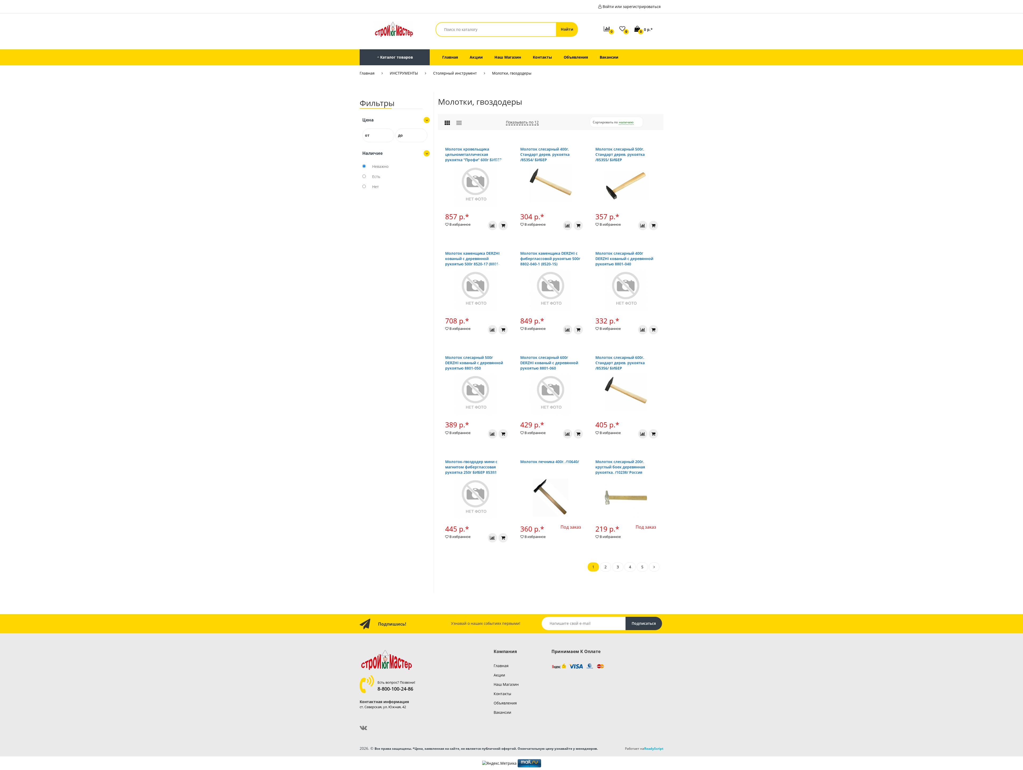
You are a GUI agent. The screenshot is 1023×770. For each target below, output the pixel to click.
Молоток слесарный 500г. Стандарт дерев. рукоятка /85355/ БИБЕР (620, 154)
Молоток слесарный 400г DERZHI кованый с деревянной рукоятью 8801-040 (624, 258)
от (367, 135)
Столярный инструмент (455, 73)
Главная (367, 73)
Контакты (502, 693)
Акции (499, 675)
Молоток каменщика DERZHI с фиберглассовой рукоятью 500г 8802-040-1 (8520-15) (550, 258)
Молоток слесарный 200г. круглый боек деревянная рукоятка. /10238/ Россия (620, 467)
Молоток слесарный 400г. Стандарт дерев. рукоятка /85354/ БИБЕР (545, 154)
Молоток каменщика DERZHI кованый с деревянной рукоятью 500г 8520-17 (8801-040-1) (472, 261)
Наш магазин (506, 684)
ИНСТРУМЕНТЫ (404, 73)
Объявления (505, 703)
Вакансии (502, 712)
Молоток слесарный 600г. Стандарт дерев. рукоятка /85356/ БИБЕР (620, 363)
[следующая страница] (654, 567)
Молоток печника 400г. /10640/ (549, 461)
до (400, 135)
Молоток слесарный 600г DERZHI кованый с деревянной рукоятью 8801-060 (549, 363)
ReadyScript (653, 748)
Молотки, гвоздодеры (511, 73)
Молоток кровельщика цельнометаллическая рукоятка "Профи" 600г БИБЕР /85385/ (473, 157)
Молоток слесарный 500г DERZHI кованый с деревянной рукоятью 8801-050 (474, 363)
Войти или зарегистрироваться (632, 6)
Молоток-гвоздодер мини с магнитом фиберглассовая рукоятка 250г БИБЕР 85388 (471, 467)
